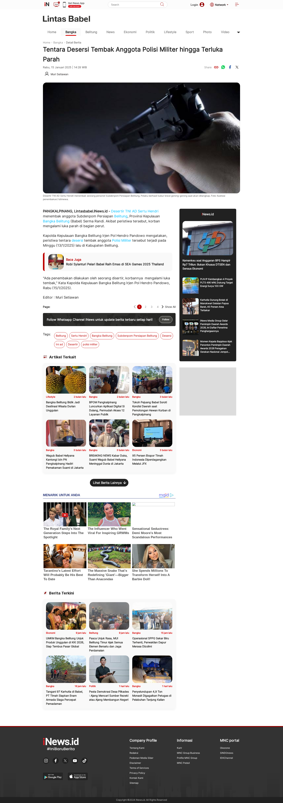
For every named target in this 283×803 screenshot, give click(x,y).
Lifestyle (170, 32)
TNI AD (131, 211)
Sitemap (134, 782)
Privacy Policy (137, 772)
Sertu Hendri (148, 211)
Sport (190, 32)
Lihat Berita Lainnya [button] (107, 483)
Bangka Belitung (56, 221)
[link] (216, 67)
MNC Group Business (188, 752)
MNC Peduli (183, 762)
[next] (162, 306)
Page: (46, 306)
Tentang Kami (137, 747)
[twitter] (237, 67)
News (110, 32)
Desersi (166, 335)
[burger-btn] (237, 4)
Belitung (91, 32)
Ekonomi (130, 32)
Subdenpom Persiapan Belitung (137, 335)
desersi (77, 240)
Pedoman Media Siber (141, 757)
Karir (179, 747)
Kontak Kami (136, 777)
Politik (150, 32)
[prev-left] (135, 306)
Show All (170, 306)
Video (225, 32)
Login (194, 4)
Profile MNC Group (187, 757)
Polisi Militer (121, 240)
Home (52, 32)
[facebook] (230, 67)
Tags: (47, 334)
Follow (165, 319)
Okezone (225, 747)
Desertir (117, 211)
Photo (207, 32)
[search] (162, 4)
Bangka (70, 32)
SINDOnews (226, 752)
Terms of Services (139, 767)
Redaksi (134, 752)
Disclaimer (135, 762)
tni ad (59, 344)
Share (208, 67)
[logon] (47, 4)
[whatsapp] (223, 67)
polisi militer (90, 344)
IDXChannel (226, 757)
